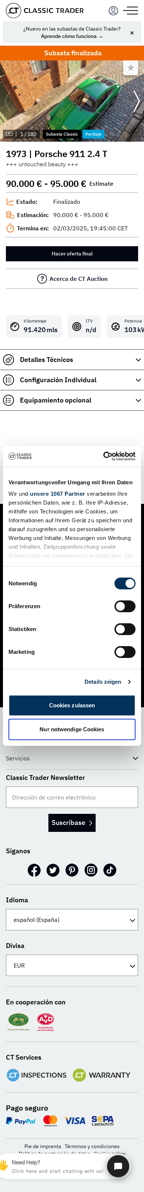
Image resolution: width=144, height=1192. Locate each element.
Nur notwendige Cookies (72, 729)
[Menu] (113, 10)
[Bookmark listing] (130, 67)
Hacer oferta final (72, 253)
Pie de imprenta (42, 1146)
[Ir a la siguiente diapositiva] (136, 101)
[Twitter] (53, 870)
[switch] (125, 606)
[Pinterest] (72, 870)
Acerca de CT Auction (78, 278)
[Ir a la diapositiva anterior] (7, 101)
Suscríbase (68, 822)
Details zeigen (103, 682)
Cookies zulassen (72, 705)
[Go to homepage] (44, 10)
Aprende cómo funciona (69, 36)
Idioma (17, 900)
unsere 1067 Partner (57, 494)
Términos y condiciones (92, 1146)
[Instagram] (91, 870)
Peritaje (93, 134)
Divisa (15, 945)
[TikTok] (109, 870)
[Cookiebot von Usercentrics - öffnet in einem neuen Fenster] (104, 456)
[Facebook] (34, 870)
